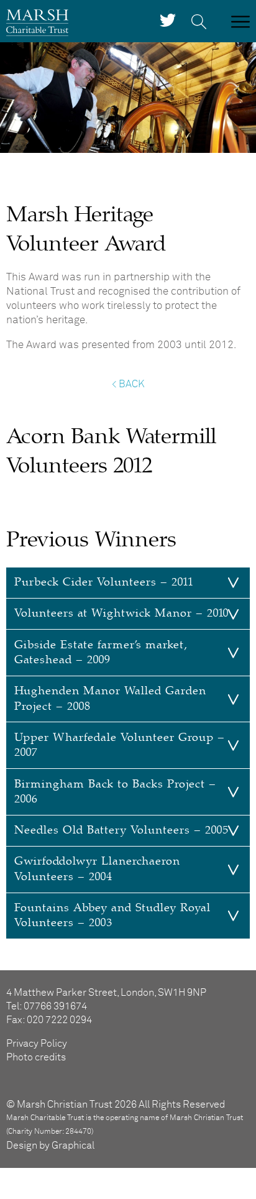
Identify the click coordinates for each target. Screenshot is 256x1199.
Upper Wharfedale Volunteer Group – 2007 (119, 745)
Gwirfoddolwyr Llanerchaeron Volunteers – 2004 (97, 868)
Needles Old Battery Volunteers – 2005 (121, 830)
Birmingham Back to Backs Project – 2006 (115, 791)
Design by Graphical (50, 1146)
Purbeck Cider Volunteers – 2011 (103, 582)
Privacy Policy (36, 1044)
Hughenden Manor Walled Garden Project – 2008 (110, 698)
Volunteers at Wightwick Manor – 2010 (121, 613)
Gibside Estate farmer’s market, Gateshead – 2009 (101, 652)
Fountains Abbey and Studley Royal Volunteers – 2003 (112, 915)
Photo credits (36, 1057)
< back (128, 384)
